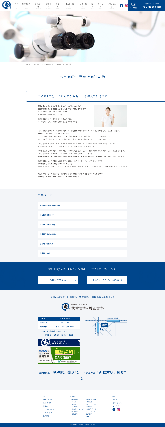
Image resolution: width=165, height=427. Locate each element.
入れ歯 (74, 402)
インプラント (90, 411)
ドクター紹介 (83, 6)
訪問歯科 (89, 414)
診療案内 (49, 6)
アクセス (100, 6)
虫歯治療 (75, 399)
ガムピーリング (91, 409)
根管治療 (89, 402)
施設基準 (46, 416)
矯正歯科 (75, 411)
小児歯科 (75, 406)
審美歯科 (89, 406)
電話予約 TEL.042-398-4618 (107, 280)
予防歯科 (75, 414)
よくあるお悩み (69, 6)
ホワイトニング (91, 404)
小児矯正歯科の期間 (47, 225)
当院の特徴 (38, 6)
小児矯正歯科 (45, 253)
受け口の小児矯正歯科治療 (50, 205)
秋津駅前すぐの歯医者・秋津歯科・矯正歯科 (83, 424)
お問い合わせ (112, 6)
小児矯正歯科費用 (46, 244)
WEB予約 (133, 8)
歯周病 (74, 404)
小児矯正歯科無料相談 (48, 234)
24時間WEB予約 (58, 280)
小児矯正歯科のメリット (49, 215)
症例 (92, 6)
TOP (16, 6)
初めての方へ (26, 6)
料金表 (57, 6)
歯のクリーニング (77, 409)
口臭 (87, 416)
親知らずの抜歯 (91, 399)
